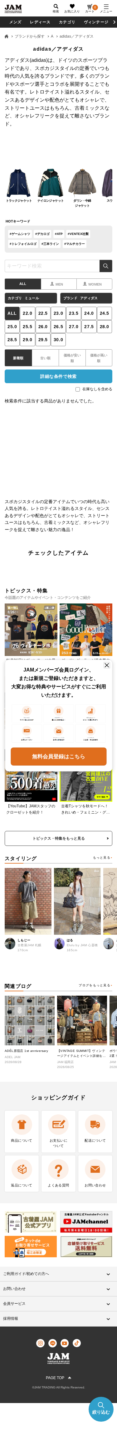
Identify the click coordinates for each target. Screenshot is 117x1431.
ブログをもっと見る (94, 985)
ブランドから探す (30, 36)
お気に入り (72, 11)
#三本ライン (50, 243)
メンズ (15, 22)
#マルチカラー (74, 243)
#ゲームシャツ (20, 234)
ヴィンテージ (96, 22)
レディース (40, 22)
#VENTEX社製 (78, 234)
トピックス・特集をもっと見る (58, 838)
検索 (106, 266)
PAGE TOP (55, 1378)
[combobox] (58, 266)
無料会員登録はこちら (58, 756)
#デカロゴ (42, 234)
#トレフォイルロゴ (23, 243)
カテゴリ (67, 22)
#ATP (59, 234)
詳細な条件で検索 (58, 376)
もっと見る (101, 857)
